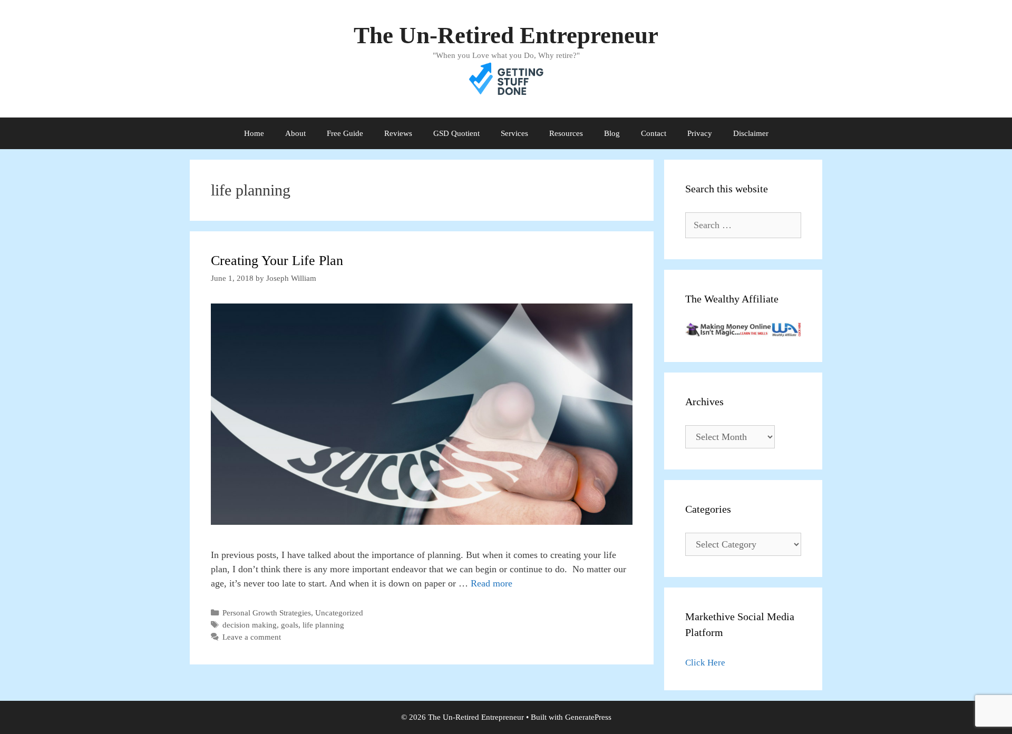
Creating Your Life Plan (277, 260)
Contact (653, 133)
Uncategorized (339, 612)
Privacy (699, 133)
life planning (323, 624)
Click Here (705, 663)
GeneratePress (588, 717)
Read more (491, 583)
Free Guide (345, 133)
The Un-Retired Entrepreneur (506, 35)
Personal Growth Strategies (266, 612)
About (295, 133)
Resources (566, 133)
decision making (249, 624)
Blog (612, 133)
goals (289, 624)
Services (514, 133)
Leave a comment (251, 636)
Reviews (398, 133)
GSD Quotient (456, 133)
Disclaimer (750, 133)
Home (254, 133)
